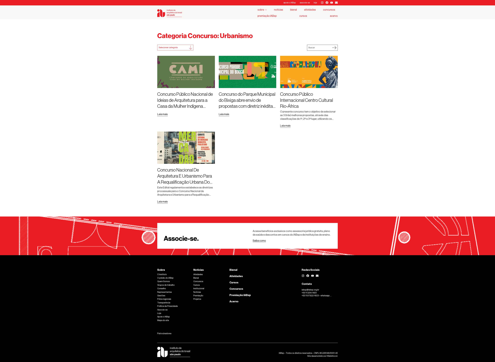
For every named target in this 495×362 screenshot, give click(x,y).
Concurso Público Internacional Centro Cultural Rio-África (306, 100)
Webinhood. (332, 356)
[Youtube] (331, 2)
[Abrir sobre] (266, 10)
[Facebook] (327, 2)
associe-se (305, 2)
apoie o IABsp (289, 2)
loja (315, 2)
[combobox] (319, 48)
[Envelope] (336, 2)
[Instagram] (322, 2)
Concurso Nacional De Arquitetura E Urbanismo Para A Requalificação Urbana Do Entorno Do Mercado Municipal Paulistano (186, 182)
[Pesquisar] (334, 48)
